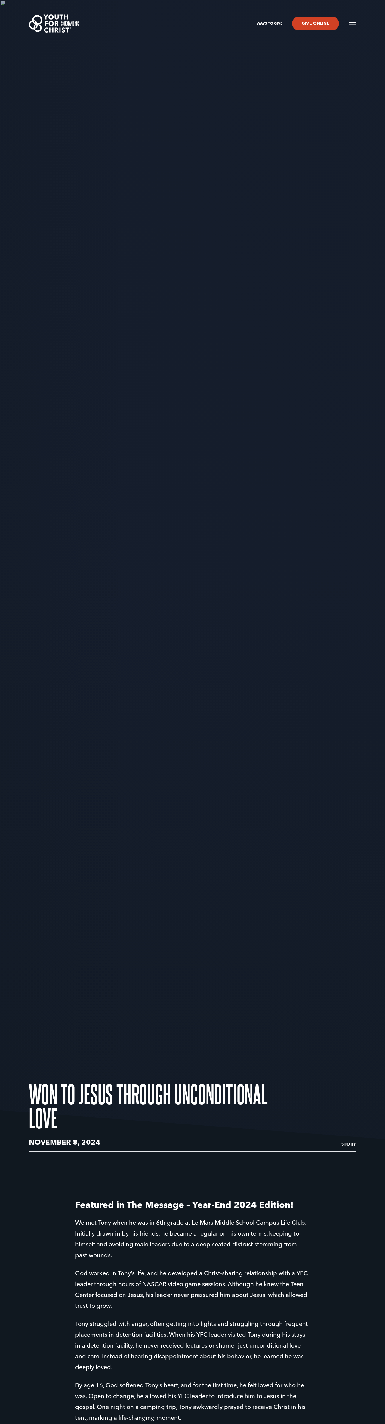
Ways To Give (269, 24)
